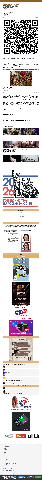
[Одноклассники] (3, 92)
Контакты (5, 453)
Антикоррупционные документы (9, 456)
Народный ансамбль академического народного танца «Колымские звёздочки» (18, 383)
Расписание (6, 459)
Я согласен (38, 477)
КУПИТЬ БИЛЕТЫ (21, 256)
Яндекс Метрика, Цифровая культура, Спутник (22, 476)
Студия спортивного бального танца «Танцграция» (13, 380)
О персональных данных (8, 450)
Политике (18, 478)
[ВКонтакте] (4, 92)
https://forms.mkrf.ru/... (31, 58)
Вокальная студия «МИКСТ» (9, 367)
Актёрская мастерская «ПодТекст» (10, 377)
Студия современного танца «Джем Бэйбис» (12, 375)
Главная (5, 448)
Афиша (5, 452)
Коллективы (6, 458)
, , (10, 10)
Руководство (6, 454)
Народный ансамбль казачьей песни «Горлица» (12, 369)
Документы (6, 449)
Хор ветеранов (7, 372)
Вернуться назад (21, 123)
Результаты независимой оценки (10, 463)
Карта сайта (6, 465)
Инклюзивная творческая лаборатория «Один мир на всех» (15, 364)
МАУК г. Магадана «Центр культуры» (11, 468)
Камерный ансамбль (8, 390)
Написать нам (6, 464)
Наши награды (6, 460)
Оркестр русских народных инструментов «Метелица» (14, 393)
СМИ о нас (5, 462)
